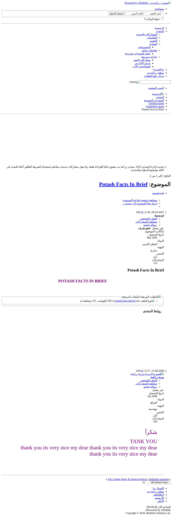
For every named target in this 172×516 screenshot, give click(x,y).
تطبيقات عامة (149, 50)
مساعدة (159, 8)
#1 (142, 212)
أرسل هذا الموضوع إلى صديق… (139, 203)
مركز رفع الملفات (154, 76)
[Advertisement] (86, 138)
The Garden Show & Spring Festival (127, 479)
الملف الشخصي (148, 218)
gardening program (158, 479)
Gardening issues (155, 106)
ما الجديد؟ (158, 69)
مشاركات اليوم (142, 60)
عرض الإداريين (142, 63)
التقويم (153, 40)
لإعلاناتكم (159, 494)
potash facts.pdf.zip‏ (125, 300)
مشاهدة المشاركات (146, 221)
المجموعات (144, 47)
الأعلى (160, 501)
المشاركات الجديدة (146, 34)
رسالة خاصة (150, 225)
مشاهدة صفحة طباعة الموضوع (140, 200)
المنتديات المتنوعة (154, 100)
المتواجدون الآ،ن (141, 66)
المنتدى (160, 31)
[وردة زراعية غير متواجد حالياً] (147, 374)
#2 (142, 370)
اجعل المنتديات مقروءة (137, 53)
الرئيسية (159, 28)
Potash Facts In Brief (123, 184)
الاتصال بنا (158, 488)
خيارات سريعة (149, 56)
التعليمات (152, 37)
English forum (156, 103)
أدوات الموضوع (158, 193)
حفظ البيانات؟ (152, 19)
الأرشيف (159, 497)
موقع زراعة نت (155, 72)
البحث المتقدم (156, 88)
